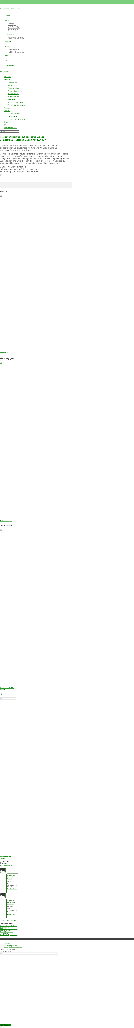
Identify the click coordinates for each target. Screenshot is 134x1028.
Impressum (7, 943)
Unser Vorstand (13, 96)
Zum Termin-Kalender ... (7, 865)
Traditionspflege (13, 88)
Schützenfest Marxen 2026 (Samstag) (11, 902)
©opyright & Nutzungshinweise (13, 947)
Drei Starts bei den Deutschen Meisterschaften (8, 926)
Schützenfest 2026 (10, 128)
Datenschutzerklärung (10, 945)
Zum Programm (5, 1025)
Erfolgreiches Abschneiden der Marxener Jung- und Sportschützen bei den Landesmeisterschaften (8, 931)
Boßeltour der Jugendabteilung (9, 935)
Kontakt (6, 944)
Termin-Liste (12, 116)
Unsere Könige (13, 94)
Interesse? (7, 108)
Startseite (7, 77)
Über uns (7, 80)
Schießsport (12, 82)
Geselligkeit (12, 85)
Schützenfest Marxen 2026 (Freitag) (11, 877)
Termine (7, 111)
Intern (6, 122)
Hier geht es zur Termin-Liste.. (8, 920)
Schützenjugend (9, 99)
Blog (5, 125)
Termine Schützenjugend (16, 105)
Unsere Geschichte (15, 91)
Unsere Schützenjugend (16, 102)
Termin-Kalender (14, 113)
